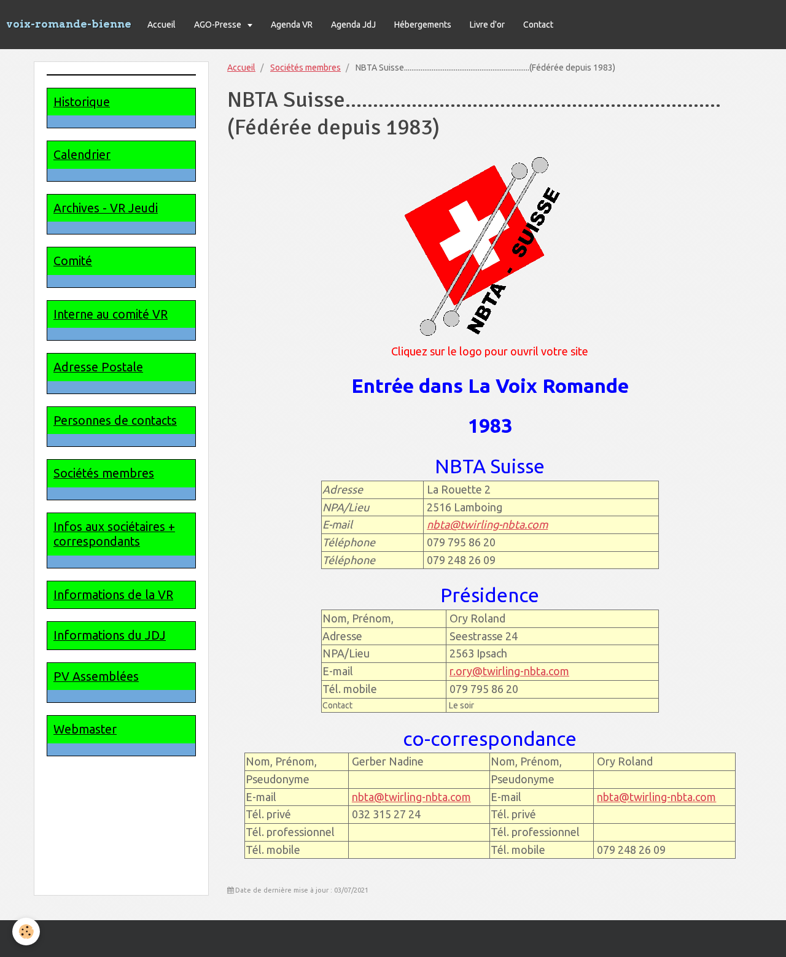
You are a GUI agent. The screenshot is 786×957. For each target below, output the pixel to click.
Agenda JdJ (353, 24)
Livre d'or (487, 24)
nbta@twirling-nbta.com (487, 524)
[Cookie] (26, 931)
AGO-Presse (218, 24)
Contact (538, 24)
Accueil (161, 24)
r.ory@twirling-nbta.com (509, 671)
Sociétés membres (305, 67)
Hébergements (422, 24)
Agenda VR (292, 24)
